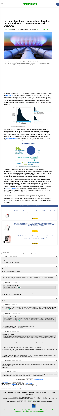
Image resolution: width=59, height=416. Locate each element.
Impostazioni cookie (38, 411)
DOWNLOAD (31, 393)
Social (27, 411)
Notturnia (7, 331)
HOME (4, 393)
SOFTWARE (24, 393)
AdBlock (42, 409)
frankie (6, 266)
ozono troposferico (12, 138)
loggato (14, 384)
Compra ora (34, 218)
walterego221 (8, 360)
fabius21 (7, 274)
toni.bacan (7, 304)
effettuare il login (7, 382)
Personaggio (8, 371)
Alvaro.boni (7, 298)
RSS (23, 411)
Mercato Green (42, 29)
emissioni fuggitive (10, 188)
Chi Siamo (6, 409)
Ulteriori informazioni (33, 400)
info (35, 253)
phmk (6, 256)
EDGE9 (37, 393)
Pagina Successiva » (39, 379)
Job (31, 411)
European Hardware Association (29, 406)
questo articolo (9, 95)
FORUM (53, 393)
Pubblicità (36, 409)
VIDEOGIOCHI (17, 393)
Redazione (48, 409)
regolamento (21, 385)
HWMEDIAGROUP (29, 394)
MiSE (7, 200)
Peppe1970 (7, 282)
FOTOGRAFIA (43, 393)
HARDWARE (10, 393)
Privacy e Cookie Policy (20, 409)
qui (19, 388)
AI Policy (30, 409)
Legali (11, 409)
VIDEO (49, 393)
